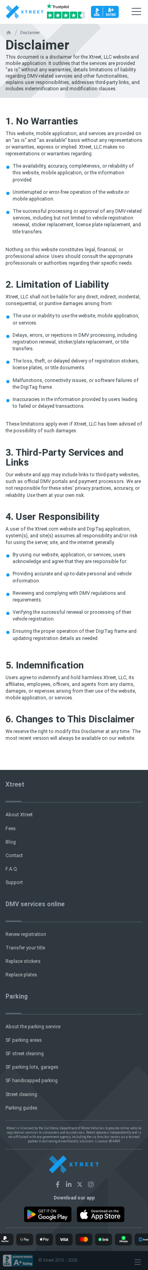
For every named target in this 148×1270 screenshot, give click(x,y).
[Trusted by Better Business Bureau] (104, 12)
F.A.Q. (12, 869)
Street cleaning (21, 1094)
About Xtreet (19, 814)
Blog (11, 842)
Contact (14, 855)
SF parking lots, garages (32, 1067)
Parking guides (21, 1108)
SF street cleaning (25, 1053)
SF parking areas (24, 1040)
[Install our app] (47, 1214)
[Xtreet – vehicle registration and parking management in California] (57, 1184)
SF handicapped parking (32, 1080)
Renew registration (26, 934)
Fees (11, 828)
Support (14, 882)
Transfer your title (25, 948)
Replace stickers (23, 961)
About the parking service (33, 1026)
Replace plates (21, 975)
